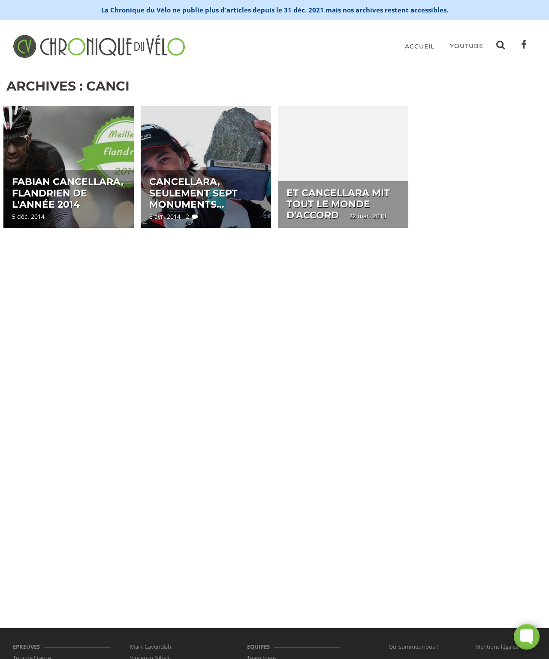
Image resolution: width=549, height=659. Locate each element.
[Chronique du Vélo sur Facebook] (524, 46)
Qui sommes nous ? (414, 646)
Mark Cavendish (150, 646)
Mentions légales (496, 646)
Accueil (419, 46)
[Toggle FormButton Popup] (527, 637)
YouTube (466, 46)
